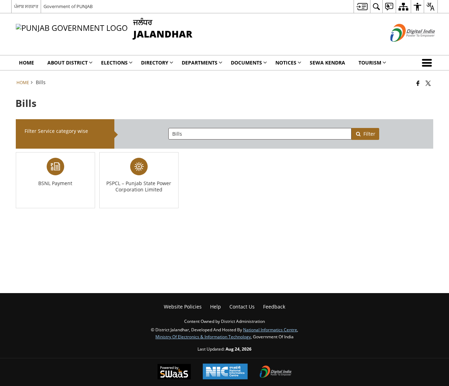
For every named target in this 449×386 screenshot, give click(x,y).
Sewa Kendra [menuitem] (327, 62)
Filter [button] (369, 133)
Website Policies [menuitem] (183, 306)
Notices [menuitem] (285, 62)
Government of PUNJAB (68, 6)
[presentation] (259, 134)
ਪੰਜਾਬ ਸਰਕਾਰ (26, 6)
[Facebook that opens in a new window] (418, 83)
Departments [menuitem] (199, 62)
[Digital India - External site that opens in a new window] (404, 47)
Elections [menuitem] (114, 62)
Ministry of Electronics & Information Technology (203, 336)
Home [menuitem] (26, 62)
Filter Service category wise (56, 131)
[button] (428, 62)
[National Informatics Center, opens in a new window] (225, 372)
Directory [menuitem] (154, 62)
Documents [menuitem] (246, 62)
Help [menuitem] (215, 306)
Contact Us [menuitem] (242, 306)
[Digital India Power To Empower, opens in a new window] (275, 372)
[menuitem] (362, 6)
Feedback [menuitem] (274, 306)
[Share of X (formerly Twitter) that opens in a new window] (428, 83)
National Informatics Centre (270, 329)
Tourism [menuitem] (369, 62)
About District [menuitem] (67, 62)
